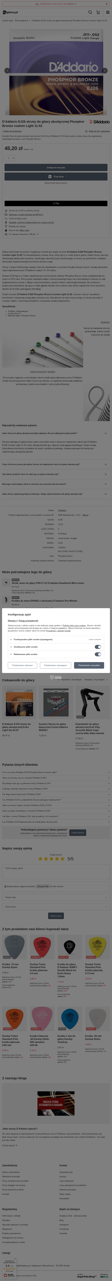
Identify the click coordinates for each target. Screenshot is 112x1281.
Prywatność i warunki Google (58, 631)
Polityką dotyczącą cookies (74, 625)
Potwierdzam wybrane (22, 665)
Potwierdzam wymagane (55, 665)
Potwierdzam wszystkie (89, 665)
